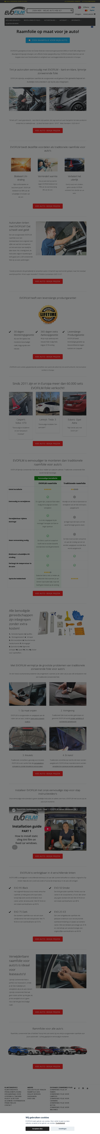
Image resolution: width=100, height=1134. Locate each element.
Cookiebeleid (60, 1123)
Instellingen (62, 1128)
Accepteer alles (37, 1128)
